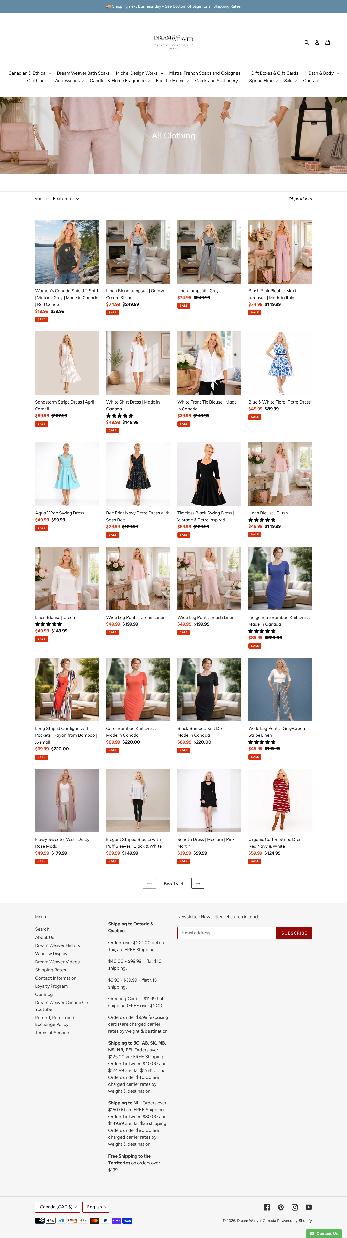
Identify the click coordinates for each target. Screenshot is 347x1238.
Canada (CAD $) (56, 1207)
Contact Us (326, 1233)
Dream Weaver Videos (57, 962)
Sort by (41, 199)
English (94, 1207)
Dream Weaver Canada (256, 1220)
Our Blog (44, 994)
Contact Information (55, 978)
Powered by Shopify (294, 1220)
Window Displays (52, 953)
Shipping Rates (50, 970)
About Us (44, 937)
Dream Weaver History (57, 945)
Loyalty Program (51, 986)
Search (42, 929)
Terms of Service (52, 1032)
